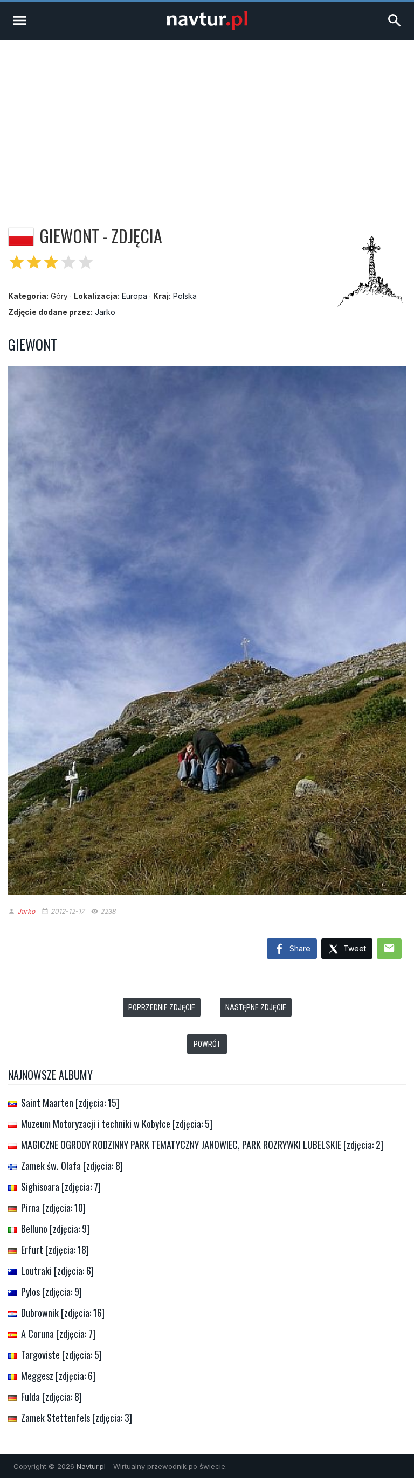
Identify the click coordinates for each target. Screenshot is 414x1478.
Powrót (207, 1044)
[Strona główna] (207, 27)
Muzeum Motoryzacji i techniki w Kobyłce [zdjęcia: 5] (116, 1124)
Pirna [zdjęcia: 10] (53, 1208)
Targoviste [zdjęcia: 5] (61, 1355)
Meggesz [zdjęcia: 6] (58, 1376)
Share (298, 948)
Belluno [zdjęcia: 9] (55, 1229)
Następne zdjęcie (255, 1007)
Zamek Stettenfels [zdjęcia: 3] (76, 1418)
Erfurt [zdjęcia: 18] (55, 1250)
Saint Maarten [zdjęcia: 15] (70, 1103)
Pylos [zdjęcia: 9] (51, 1292)
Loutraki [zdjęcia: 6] (57, 1271)
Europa (134, 295)
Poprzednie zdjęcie (161, 1007)
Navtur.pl (91, 1466)
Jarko (105, 312)
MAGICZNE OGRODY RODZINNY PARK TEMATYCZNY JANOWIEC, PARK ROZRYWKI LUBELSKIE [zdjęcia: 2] (202, 1145)
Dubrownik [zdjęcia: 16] (63, 1313)
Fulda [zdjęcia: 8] (51, 1397)
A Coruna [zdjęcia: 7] (58, 1334)
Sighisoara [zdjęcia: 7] (61, 1187)
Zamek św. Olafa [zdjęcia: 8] (72, 1166)
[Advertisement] (207, 120)
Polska (185, 295)
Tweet (353, 948)
